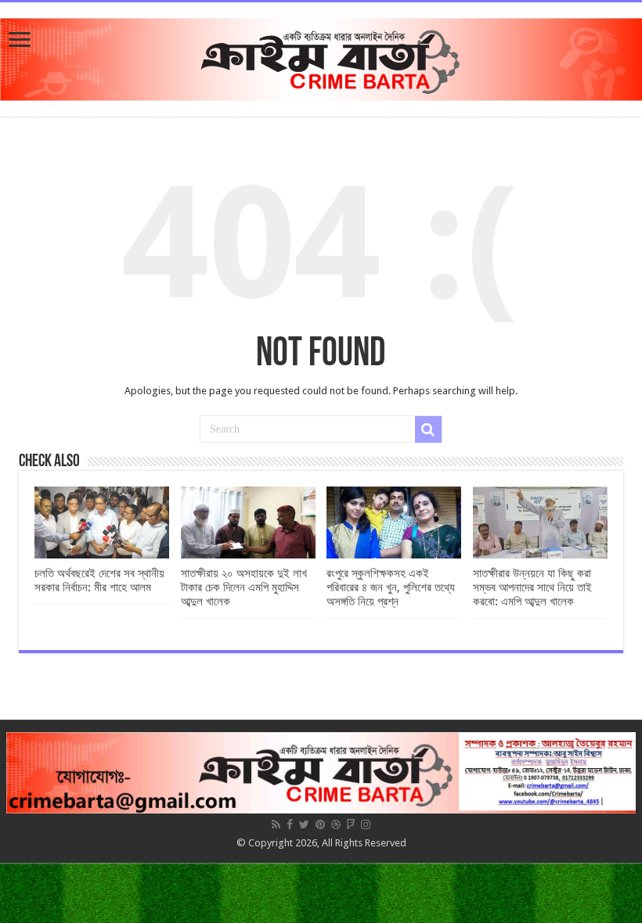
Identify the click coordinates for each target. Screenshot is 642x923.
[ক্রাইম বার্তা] (321, 56)
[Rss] (276, 824)
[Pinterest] (320, 824)
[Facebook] (289, 824)
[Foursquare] (350, 824)
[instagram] (365, 824)
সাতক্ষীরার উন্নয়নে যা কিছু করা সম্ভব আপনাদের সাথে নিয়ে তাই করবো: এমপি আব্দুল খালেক (532, 587)
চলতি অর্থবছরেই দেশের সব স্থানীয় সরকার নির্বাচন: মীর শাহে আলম (99, 580)
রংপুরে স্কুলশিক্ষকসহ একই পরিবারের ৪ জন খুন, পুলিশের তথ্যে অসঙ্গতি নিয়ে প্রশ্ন (390, 587)
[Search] (428, 429)
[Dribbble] (336, 824)
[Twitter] (304, 824)
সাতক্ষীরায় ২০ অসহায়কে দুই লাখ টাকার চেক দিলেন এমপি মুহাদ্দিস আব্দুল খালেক (244, 587)
